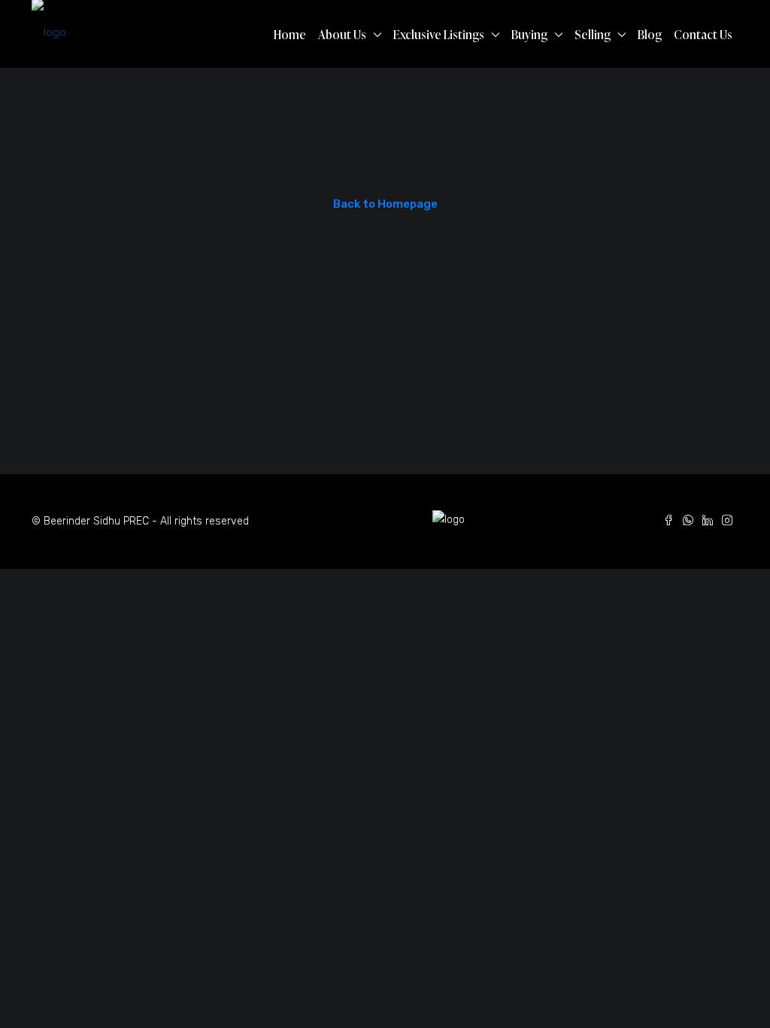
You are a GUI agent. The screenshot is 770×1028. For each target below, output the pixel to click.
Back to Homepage (385, 204)
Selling (592, 34)
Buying (529, 34)
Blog (650, 34)
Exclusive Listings (438, 34)
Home (290, 34)
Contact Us (703, 34)
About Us (342, 34)
